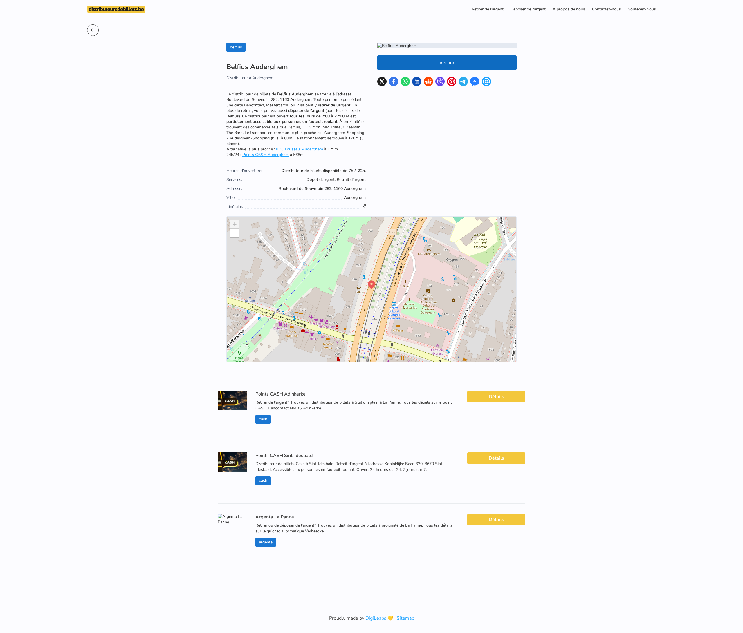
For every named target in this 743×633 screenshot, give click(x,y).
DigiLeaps (375, 618)
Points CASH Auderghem (265, 154)
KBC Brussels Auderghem (299, 149)
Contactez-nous (606, 9)
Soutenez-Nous (642, 9)
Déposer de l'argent (528, 9)
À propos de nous (569, 9)
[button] (371, 284)
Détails (496, 396)
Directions (447, 62)
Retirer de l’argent (488, 9)
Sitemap (405, 618)
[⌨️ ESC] (93, 30)
